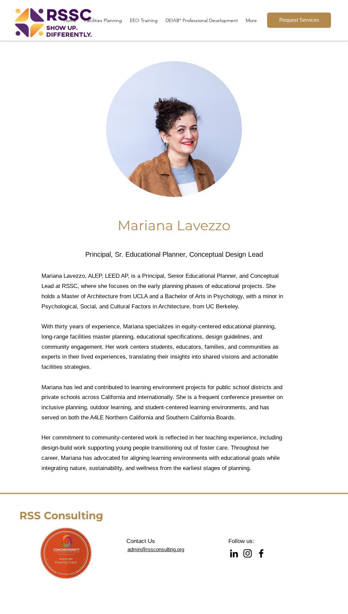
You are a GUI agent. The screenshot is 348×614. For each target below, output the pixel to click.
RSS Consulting (61, 515)
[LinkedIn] (234, 553)
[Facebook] (261, 553)
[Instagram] (247, 553)
